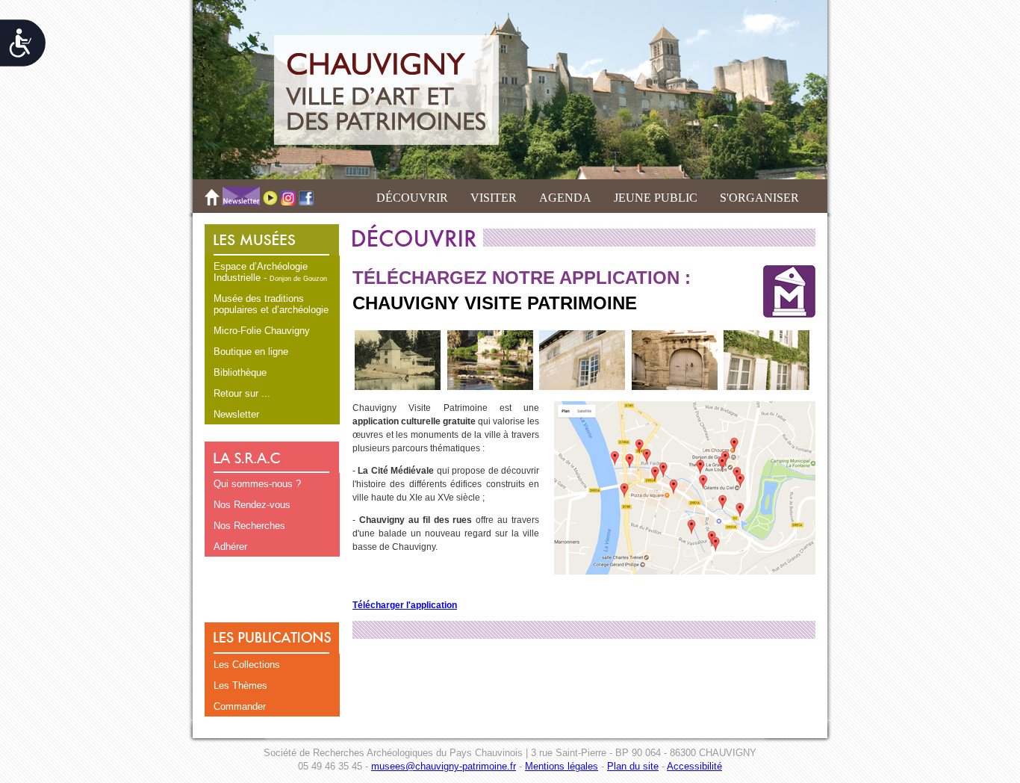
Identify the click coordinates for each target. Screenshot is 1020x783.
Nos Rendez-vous (252, 504)
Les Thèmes (240, 685)
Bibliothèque (240, 372)
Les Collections (247, 664)
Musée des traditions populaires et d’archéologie (271, 304)
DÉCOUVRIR (412, 197)
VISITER (493, 197)
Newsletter (236, 414)
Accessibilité (694, 766)
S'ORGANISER (759, 197)
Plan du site (633, 766)
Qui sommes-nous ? (257, 483)
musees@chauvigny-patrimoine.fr (443, 766)
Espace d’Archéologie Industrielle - (270, 272)
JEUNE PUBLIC (655, 197)
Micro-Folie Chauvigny (262, 330)
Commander (240, 706)
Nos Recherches (249, 525)
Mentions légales (561, 766)
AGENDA (565, 197)
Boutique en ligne (251, 351)
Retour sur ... (242, 393)
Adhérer (230, 546)
